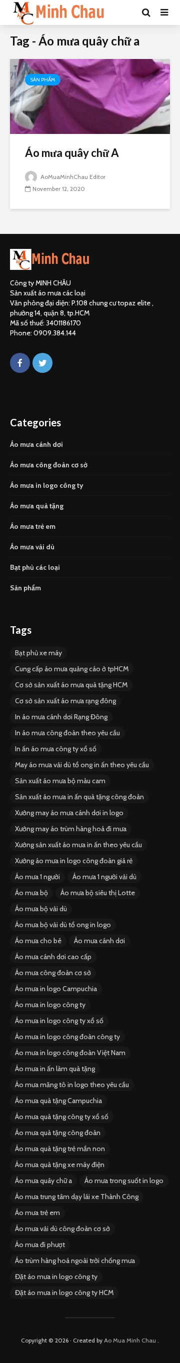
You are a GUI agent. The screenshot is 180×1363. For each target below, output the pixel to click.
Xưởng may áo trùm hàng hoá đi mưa (70, 828)
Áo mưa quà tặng (37, 505)
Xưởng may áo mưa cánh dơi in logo (69, 812)
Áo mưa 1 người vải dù (104, 876)
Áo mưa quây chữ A (72, 152)
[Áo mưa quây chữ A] (90, 95)
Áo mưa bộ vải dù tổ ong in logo (63, 924)
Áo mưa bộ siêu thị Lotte (97, 892)
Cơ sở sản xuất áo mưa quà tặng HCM (71, 684)
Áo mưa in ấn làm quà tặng (55, 1068)
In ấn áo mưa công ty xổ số (55, 748)
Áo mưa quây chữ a (43, 1180)
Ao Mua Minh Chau (130, 1340)
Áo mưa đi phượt (40, 1244)
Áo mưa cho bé (38, 940)
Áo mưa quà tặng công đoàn (57, 1132)
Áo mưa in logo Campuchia (56, 988)
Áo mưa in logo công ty (47, 485)
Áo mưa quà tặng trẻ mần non (60, 1148)
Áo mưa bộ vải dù (41, 908)
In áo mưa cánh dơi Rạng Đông (61, 716)
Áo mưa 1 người (37, 876)
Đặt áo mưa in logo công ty (56, 1276)
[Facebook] (20, 363)
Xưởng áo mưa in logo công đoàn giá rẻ (73, 860)
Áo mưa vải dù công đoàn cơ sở (62, 1228)
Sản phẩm (42, 79)
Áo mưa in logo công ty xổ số (59, 1020)
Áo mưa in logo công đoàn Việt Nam (70, 1052)
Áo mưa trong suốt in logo (124, 1180)
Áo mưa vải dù (32, 546)
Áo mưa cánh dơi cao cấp (53, 956)
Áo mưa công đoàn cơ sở (49, 464)
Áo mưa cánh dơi (36, 444)
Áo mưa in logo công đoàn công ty (67, 1036)
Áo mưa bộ (31, 892)
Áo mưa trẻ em (33, 526)
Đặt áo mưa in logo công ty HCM (64, 1292)
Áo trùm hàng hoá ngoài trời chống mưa (75, 1260)
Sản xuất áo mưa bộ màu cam (60, 780)
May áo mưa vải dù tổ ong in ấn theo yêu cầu (82, 764)
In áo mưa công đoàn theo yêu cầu (67, 732)
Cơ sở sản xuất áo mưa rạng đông (65, 700)
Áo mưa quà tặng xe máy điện (59, 1164)
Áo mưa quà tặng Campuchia (58, 1100)
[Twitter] (42, 363)
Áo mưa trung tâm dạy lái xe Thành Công (76, 1196)
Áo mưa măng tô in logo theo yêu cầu (72, 1084)
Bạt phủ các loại (35, 567)
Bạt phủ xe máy (38, 652)
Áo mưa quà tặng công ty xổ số (61, 1116)
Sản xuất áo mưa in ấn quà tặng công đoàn (79, 796)
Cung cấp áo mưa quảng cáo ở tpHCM (71, 668)
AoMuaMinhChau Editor (72, 176)
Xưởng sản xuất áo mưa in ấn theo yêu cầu (78, 844)
